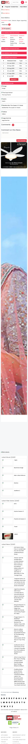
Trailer (3, 742)
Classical (16, 742)
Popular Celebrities (11, 7)
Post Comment (21, 140)
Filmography (7, 28)
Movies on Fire (6, 737)
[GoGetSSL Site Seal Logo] (14, 723)
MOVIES (3, 732)
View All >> (14, 79)
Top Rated (4, 740)
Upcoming (4, 735)
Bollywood (16, 737)
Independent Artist (19, 735)
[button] (26, 2)
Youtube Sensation (19, 740)
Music (15, 732)
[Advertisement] (14, 436)
